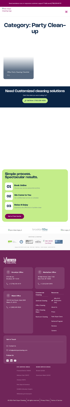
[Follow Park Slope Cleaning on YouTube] (15, 359)
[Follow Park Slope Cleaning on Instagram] (7, 359)
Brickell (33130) (40, 370)
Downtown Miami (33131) (43, 375)
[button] (66, 11)
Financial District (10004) (24, 370)
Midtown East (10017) (23, 375)
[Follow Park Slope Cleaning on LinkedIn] (11, 359)
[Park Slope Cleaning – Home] (9, 260)
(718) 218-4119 (56, 3)
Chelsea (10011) (21, 380)
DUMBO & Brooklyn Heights (24, 389)
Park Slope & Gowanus (23, 384)
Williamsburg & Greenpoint (24, 393)
